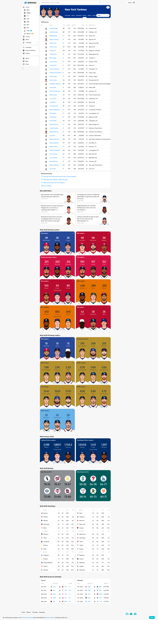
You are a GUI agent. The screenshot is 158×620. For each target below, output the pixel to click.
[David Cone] (46, 43)
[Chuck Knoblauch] (46, 91)
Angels (81, 566)
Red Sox (81, 520)
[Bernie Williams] (46, 165)
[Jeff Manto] (46, 102)
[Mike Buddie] (46, 36)
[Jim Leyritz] (46, 98)
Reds (44, 549)
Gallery (28, 53)
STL (65, 587)
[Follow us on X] (135, 614)
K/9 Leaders (45, 387)
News (27, 39)
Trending (35, 612)
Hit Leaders (80, 257)
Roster (85, 15)
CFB (28, 19)
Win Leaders (45, 339)
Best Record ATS (46, 472)
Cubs (44, 538)
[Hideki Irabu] (46, 76)
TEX (65, 590)
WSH (100, 594)
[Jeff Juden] (46, 87)
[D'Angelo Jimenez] (46, 84)
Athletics (82, 570)
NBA (28, 22)
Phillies (45, 517)
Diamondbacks (47, 562)
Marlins (45, 520)
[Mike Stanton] (46, 146)
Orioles (81, 528)
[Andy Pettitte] (46, 124)
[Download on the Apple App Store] (127, 614)
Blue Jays (82, 524)
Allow (152, 617)
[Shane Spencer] (46, 143)
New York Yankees (76, 9)
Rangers (81, 555)
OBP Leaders (81, 281)
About (27, 58)
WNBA (28, 13)
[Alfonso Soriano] (46, 139)
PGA (28, 31)
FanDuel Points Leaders (48, 440)
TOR (65, 594)
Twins (81, 541)
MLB (28, 10)
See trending (47, 186)
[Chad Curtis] (46, 47)
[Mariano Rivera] (46, 132)
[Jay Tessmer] (46, 158)
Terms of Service (27, 617)
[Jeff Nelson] (46, 117)
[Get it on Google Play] (131, 614)
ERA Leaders (45, 363)
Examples (28, 47)
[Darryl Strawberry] (46, 150)
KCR (89, 601)
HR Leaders (44, 233)
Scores (28, 36)
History (94, 15)
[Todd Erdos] (46, 54)
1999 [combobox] (98, 15)
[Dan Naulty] (46, 113)
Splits (89, 15)
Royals (81, 549)
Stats (73, 15)
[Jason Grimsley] (46, 69)
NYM (54, 598)
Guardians (82, 538)
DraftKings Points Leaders (85, 440)
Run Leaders (45, 281)
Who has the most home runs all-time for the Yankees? (59, 176)
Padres (45, 559)
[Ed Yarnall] (46, 169)
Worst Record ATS (83, 472)
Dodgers (46, 555)
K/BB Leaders (81, 387)
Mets (44, 528)
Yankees (81, 517)
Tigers (81, 545)
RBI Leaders (80, 233)
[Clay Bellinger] (46, 28)
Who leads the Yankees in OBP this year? (55, 179)
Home (23, 612)
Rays (80, 513)
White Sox (82, 534)
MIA (100, 587)
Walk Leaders (45, 411)
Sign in (130, 2)
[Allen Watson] (46, 161)
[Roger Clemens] (46, 39)
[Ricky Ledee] (46, 95)
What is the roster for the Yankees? (54, 183)
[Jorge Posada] (46, 128)
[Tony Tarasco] (46, 154)
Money (29, 33)
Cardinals (46, 541)
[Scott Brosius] (46, 32)
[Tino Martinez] (46, 106)
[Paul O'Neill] (46, 121)
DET (100, 590)
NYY (100, 598)
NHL (28, 25)
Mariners (82, 562)
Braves (45, 513)
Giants (45, 566)
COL (54, 587)
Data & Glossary (30, 50)
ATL (65, 598)
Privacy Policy (50, 617)
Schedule (79, 15)
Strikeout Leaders (82, 339)
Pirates (45, 545)
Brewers (45, 534)
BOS (54, 594)
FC (27, 16)
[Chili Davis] (46, 50)
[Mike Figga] (46, 58)
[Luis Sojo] (46, 135)
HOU (89, 598)
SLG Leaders (45, 307)
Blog (27, 61)
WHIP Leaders (81, 363)
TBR (89, 590)
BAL (54, 590)
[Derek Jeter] (46, 80)
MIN (65, 601)
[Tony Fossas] (46, 61)
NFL (28, 28)
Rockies (45, 570)
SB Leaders (80, 307)
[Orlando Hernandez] (46, 73)
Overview (67, 15)
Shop (27, 64)
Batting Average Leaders (49, 257)
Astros (81, 559)
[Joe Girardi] (46, 65)
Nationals (46, 524)
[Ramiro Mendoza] (46, 110)
